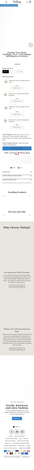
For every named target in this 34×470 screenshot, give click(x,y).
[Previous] (4, 196)
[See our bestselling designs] (17, 251)
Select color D (17, 127)
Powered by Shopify (25, 457)
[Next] (30, 196)
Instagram (25, 438)
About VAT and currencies (10, 448)
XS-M (5, 71)
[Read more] (17, 379)
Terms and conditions (10, 440)
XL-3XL (20, 71)
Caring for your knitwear (12, 438)
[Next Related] (30, 216)
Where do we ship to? (20, 436)
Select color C (17, 114)
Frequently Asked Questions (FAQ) (20, 443)
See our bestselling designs (17, 286)
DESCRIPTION (6, 172)
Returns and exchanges (23, 440)
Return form (8, 443)
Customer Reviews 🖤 (24, 448)
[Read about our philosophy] (17, 308)
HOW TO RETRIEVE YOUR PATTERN (11, 176)
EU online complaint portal (9, 445)
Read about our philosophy (17, 349)
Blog (20, 438)
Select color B (17, 101)
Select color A (17, 88)
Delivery (11, 436)
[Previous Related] (4, 216)
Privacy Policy (21, 445)
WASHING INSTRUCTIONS (9, 180)
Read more (17, 418)
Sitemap (28, 445)
